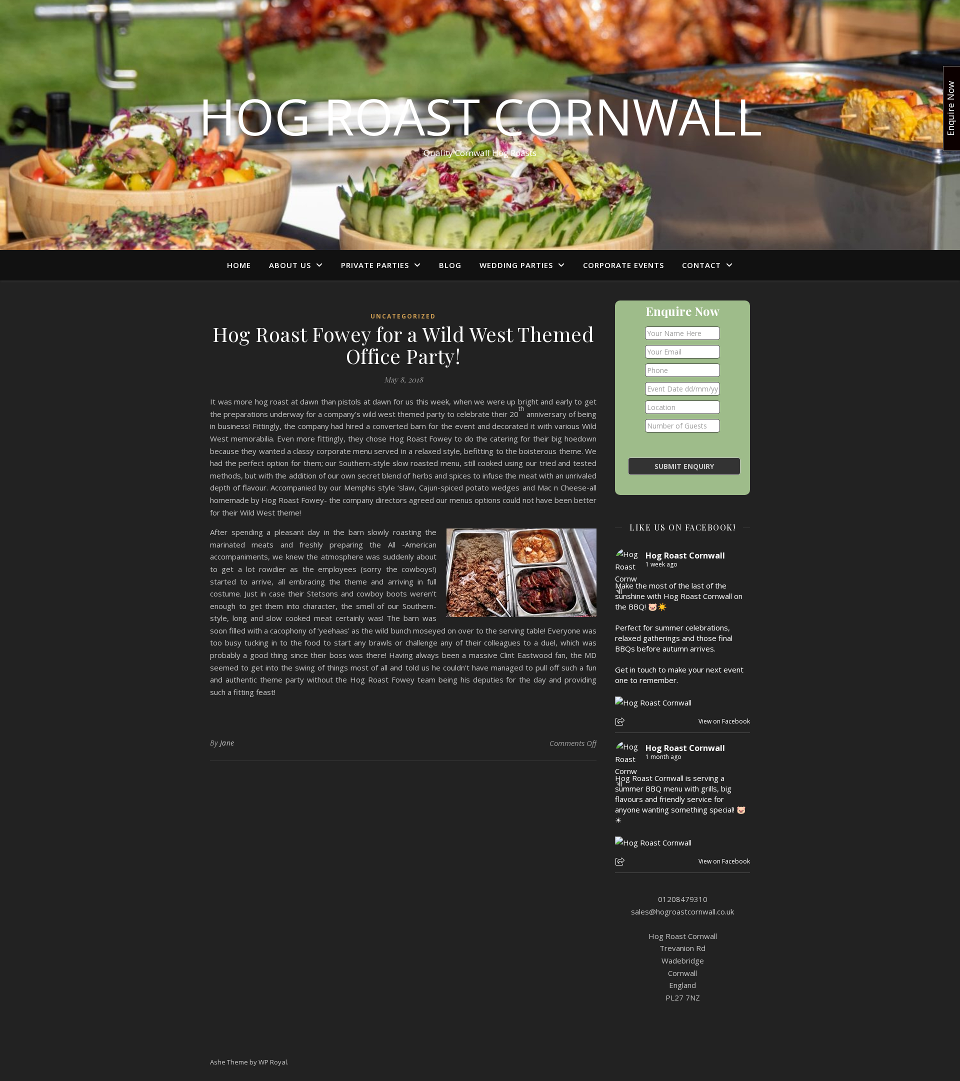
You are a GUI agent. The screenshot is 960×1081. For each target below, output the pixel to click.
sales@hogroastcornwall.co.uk (682, 911)
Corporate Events (623, 265)
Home (239, 265)
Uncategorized (403, 316)
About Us (290, 265)
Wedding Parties (516, 265)
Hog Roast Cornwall (480, 116)
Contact (701, 265)
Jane (227, 743)
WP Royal (272, 1062)
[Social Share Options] (621, 722)
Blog (450, 265)
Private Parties (375, 265)
